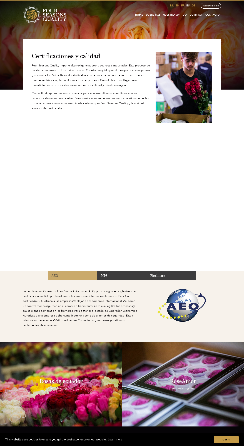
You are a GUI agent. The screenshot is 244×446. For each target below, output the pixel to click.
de (193, 6)
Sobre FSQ (153, 14)
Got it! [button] (226, 439)
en (177, 6)
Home (139, 14)
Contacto (212, 14)
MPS (104, 276)
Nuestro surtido (175, 14)
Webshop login (211, 5)
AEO (54, 276)
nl (172, 6)
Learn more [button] (115, 439)
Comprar (196, 14)
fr (183, 6)
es (188, 6)
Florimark (157, 276)
